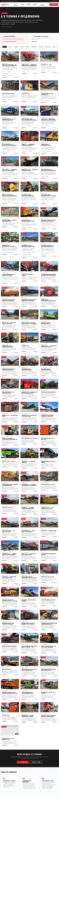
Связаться (54, 4)
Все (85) (4, 46)
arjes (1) (9, 46)
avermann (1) (16, 46)
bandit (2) (27, 46)
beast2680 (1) (34, 46)
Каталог (23, 4)
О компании (42, 4)
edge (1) (53, 46)
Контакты (35, 4)
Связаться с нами (36, 762)
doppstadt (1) (47, 46)
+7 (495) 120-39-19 (55, 1)
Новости (29, 4)
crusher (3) (41, 46)
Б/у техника (15, 4)
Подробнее (4, 77)
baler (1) (22, 46)
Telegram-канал (24, 762)
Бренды (7, 4)
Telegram (16, 77)
